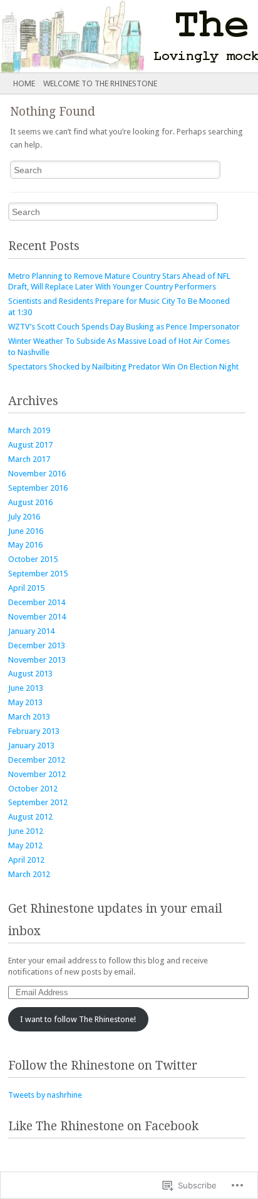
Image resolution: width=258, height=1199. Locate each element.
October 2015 (33, 559)
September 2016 (38, 488)
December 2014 (36, 602)
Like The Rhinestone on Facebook (103, 1126)
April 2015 (26, 588)
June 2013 (25, 688)
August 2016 (30, 502)
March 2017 (29, 459)
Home (24, 83)
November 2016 (37, 473)
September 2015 (38, 573)
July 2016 (24, 516)
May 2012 (25, 845)
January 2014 (31, 631)
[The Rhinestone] (103, 36)
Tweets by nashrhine (45, 1095)
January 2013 (31, 745)
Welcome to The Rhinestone (100, 83)
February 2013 (33, 731)
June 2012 (25, 831)
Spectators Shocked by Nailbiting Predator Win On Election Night (123, 366)
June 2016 (25, 531)
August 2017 (30, 444)
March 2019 (29, 430)
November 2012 (37, 774)
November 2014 (37, 616)
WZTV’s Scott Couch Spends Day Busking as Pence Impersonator (124, 326)
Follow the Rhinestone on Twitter (102, 1065)
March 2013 (29, 716)
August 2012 (30, 816)
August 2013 (30, 673)
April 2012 (26, 860)
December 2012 (36, 760)
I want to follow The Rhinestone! (78, 1019)
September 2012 (38, 802)
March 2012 (29, 874)
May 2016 (25, 544)
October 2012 (33, 788)
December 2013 (36, 645)
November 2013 (37, 660)
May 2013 (25, 702)
